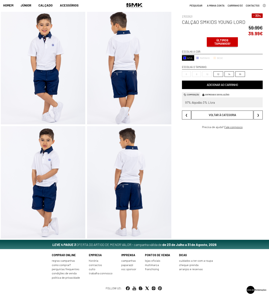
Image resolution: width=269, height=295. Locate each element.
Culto (92, 269)
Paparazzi (127, 265)
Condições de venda (64, 273)
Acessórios (69, 5)
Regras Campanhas (63, 260)
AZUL (190, 58)
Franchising (152, 269)
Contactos (95, 265)
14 (229, 74)
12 (218, 74)
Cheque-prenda (189, 265)
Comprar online (64, 255)
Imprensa (128, 255)
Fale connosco (233, 127)
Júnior (25, 5)
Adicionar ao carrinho (222, 85)
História (93, 260)
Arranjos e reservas (191, 269)
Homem (8, 5)
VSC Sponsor (128, 269)
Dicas (183, 255)
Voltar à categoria (222, 115)
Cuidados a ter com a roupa (196, 260)
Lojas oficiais (152, 260)
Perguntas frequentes (65, 269)
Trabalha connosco (100, 273)
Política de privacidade (66, 277)
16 (240, 74)
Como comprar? (61, 265)
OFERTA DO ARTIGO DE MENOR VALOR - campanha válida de (134, 245)
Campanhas (128, 260)
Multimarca (152, 265)
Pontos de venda (157, 255)
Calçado (45, 5)
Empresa (95, 255)
